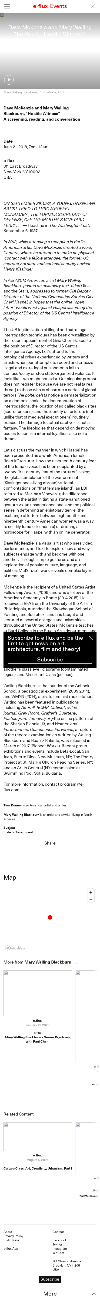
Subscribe (50, 659)
